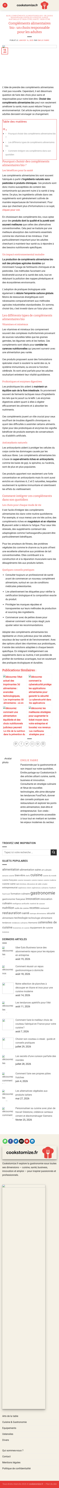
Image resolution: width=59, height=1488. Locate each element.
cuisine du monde (49, 876)
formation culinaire (20, 893)
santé (25, 913)
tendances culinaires (20, 923)
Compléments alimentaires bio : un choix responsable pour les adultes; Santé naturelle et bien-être (31, 17)
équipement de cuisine (41, 927)
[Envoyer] (54, 852)
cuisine (36, 875)
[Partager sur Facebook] (21, 743)
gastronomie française (13, 899)
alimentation (10, 869)
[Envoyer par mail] (32, 743)
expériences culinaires (40, 888)
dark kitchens (21, 884)
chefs (28, 876)
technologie (21, 917)
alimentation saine (30, 869)
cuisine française (9, 880)
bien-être (20, 875)
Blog (8, 16)
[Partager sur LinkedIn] (43, 743)
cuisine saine (9, 884)
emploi (44, 884)
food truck (6, 894)
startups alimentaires (38, 914)
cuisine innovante (24, 880)
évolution (5, 932)
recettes (34, 908)
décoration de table (34, 884)
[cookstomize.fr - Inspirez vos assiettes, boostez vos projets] (32, 5)
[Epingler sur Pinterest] (37, 743)
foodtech (52, 888)
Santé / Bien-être (41, 19)
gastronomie (42, 893)
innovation (33, 899)
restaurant (44, 908)
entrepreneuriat (10, 887)
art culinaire (46, 870)
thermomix (32, 923)
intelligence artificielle (20, 904)
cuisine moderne (50, 880)
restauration (11, 913)
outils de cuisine (22, 908)
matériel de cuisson (37, 904)
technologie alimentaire (40, 918)
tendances (6, 923)
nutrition (8, 908)
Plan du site (51, 1484)
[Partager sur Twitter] (26, 743)
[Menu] (5, 5)
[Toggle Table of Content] (4, 129)
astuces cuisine (8, 876)
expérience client (24, 888)
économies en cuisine (21, 928)
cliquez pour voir (11, 209)
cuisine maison (37, 880)
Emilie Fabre (43, 40)
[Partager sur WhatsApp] (15, 743)
